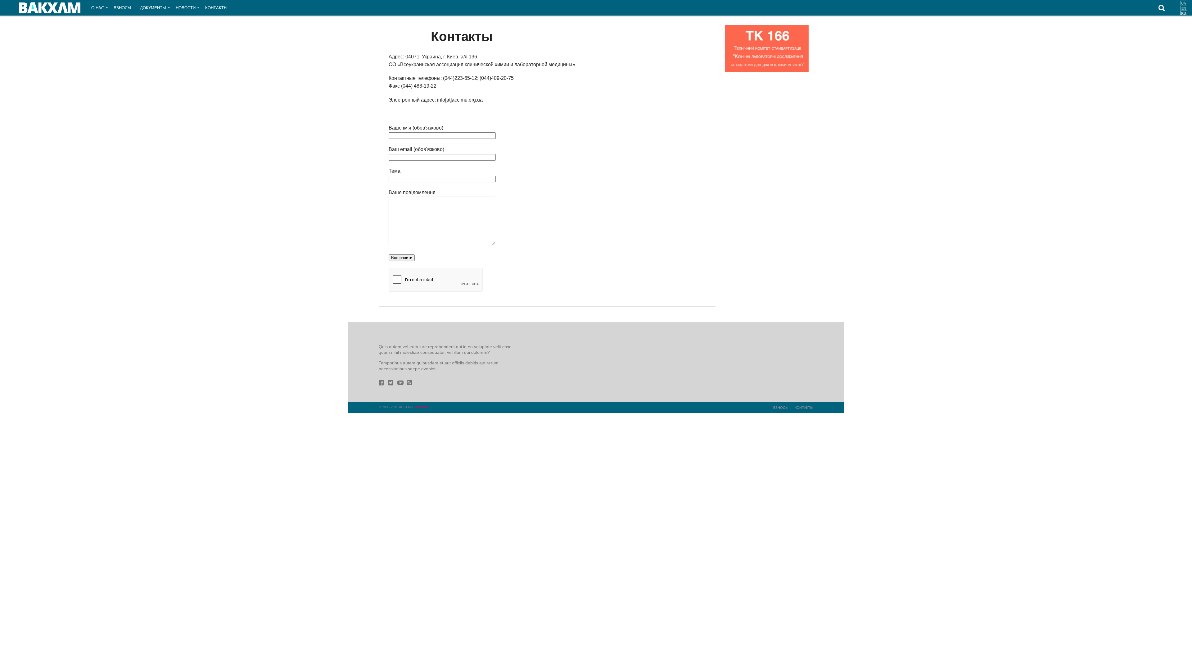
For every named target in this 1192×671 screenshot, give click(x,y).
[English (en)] (1183, 8)
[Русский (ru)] (1183, 13)
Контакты (216, 8)
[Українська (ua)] (1183, 3)
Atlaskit (421, 407)
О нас (97, 8)
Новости (186, 8)
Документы (153, 8)
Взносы (122, 8)
